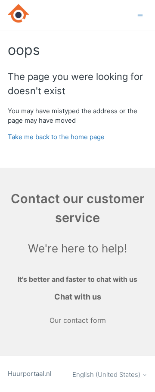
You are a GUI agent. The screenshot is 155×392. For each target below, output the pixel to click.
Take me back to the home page (56, 137)
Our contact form (78, 320)
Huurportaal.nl (30, 374)
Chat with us (77, 296)
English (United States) (107, 374)
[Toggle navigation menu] (140, 15)
